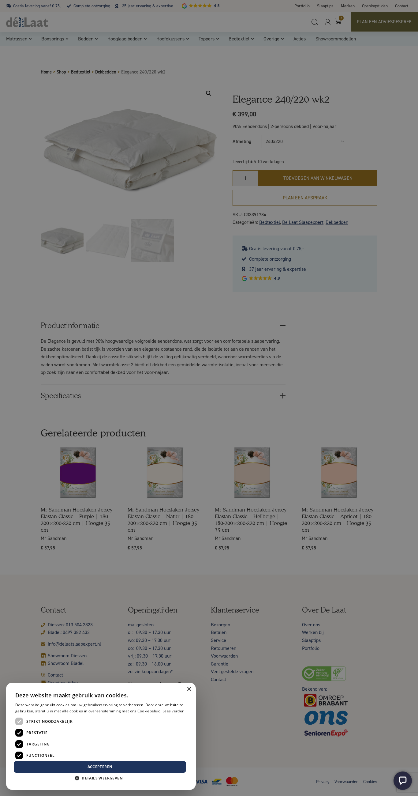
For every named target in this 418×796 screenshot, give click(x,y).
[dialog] (209, 398)
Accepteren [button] (100, 766)
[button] (101, 778)
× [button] (189, 689)
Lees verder (173, 711)
